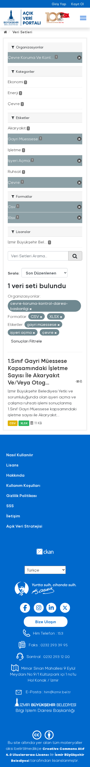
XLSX (24, 423)
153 (60, 633)
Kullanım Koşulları (23, 485)
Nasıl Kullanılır (19, 454)
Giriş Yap (59, 4)
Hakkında (15, 475)
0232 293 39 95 (54, 645)
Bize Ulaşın (45, 621)
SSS (10, 505)
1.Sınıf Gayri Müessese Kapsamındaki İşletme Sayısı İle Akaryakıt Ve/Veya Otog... (38, 371)
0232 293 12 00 (56, 656)
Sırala (13, 273)
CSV (13, 423)
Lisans (12, 464)
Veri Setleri (22, 32)
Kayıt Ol (77, 4)
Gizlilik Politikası (21, 495)
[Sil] (31, 309)
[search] (75, 256)
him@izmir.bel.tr (57, 692)
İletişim (13, 515)
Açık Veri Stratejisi (24, 526)
